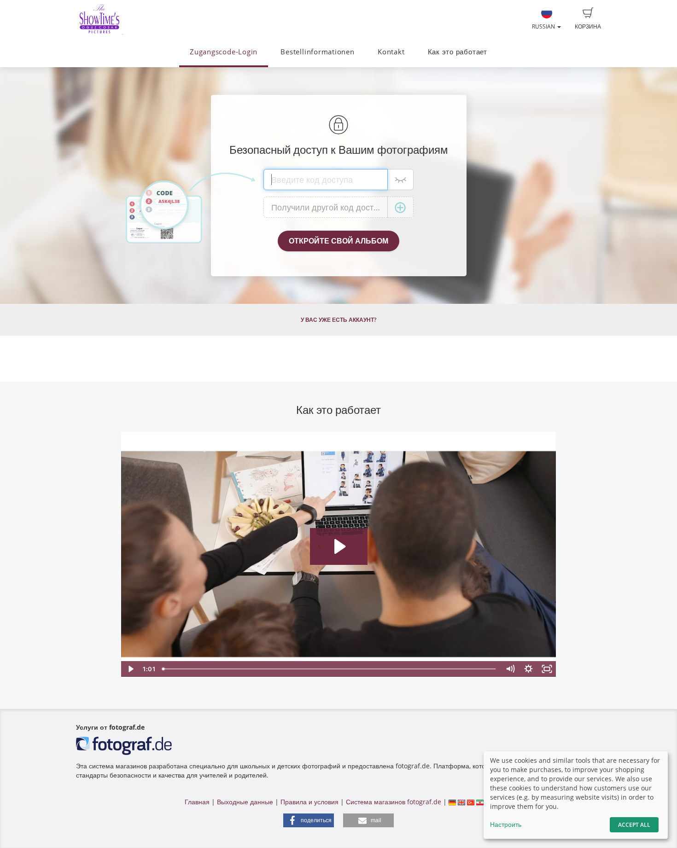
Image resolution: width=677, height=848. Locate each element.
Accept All (634, 825)
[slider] (329, 669)
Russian (544, 26)
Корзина (588, 26)
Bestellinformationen (317, 52)
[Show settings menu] (528, 669)
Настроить (505, 824)
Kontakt (391, 52)
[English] (461, 801)
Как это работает (457, 52)
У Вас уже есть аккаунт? (338, 320)
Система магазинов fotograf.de (393, 801)
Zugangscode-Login (223, 52)
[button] (308, 820)
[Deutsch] (452, 801)
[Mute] (510, 669)
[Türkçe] (470, 801)
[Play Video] (130, 669)
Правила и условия (309, 801)
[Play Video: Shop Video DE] (339, 546)
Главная (197, 801)
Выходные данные (245, 801)
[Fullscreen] (547, 669)
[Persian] (480, 801)
